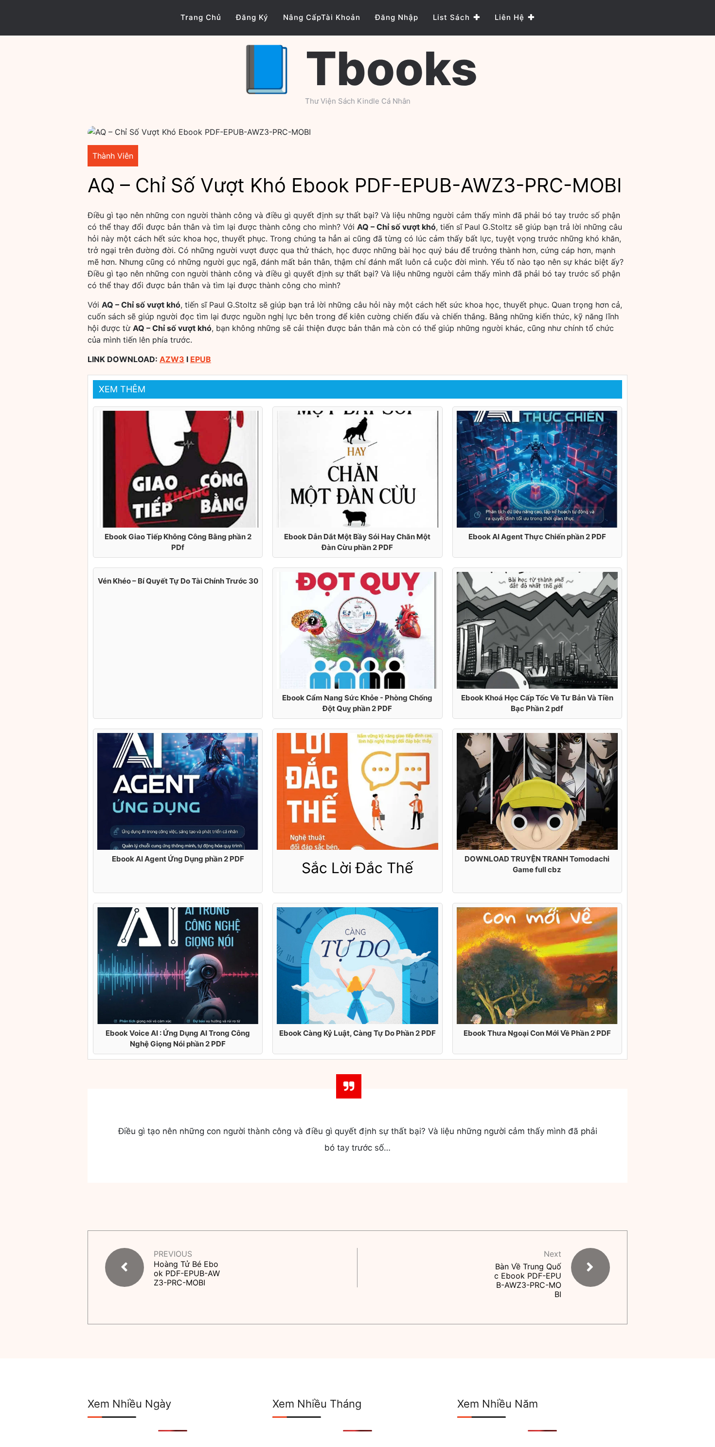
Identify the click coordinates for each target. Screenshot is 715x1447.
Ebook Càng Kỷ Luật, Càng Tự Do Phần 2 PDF (357, 1033)
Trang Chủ (200, 17)
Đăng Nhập (396, 17)
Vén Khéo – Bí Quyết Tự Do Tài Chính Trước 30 (178, 581)
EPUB (200, 359)
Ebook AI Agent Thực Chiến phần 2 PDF (537, 536)
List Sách (451, 17)
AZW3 (172, 359)
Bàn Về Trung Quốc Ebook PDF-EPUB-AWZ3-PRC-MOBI (527, 1281)
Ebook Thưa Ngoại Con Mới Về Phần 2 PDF (537, 1033)
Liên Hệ (509, 17)
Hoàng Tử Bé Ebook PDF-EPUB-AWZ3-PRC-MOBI (187, 1273)
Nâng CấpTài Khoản (321, 17)
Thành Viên (112, 156)
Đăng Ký (252, 17)
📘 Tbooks (358, 68)
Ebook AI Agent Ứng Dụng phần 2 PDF (178, 858)
